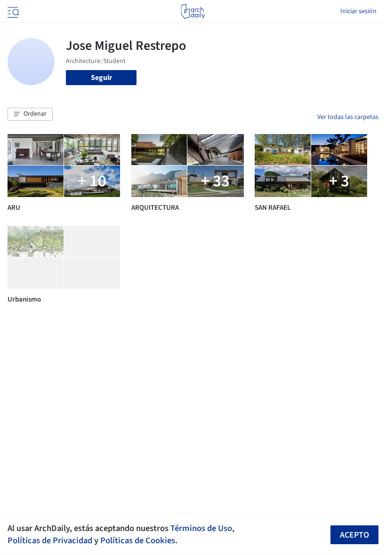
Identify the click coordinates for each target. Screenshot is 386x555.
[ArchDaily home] (193, 11)
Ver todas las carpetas (347, 117)
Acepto (354, 535)
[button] (30, 114)
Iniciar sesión (358, 11)
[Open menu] (12, 11)
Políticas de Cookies (137, 540)
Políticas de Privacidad (50, 540)
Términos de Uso (201, 528)
